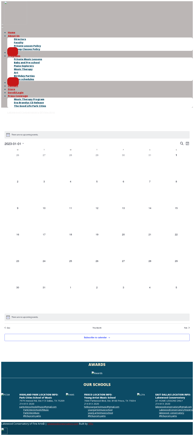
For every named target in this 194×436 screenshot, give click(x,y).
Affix (90, 423)
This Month (97, 328)
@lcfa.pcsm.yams (32, 415)
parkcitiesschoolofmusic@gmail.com (38, 406)
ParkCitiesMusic (31, 412)
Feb (185, 328)
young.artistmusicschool (100, 412)
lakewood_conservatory (171, 412)
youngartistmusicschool (100, 409)
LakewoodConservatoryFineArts (176, 409)
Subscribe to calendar (95, 337)
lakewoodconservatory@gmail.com (173, 406)
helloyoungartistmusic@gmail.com (101, 406)
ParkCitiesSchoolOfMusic (36, 409)
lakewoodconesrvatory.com (62, 423)
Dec (8, 328)
